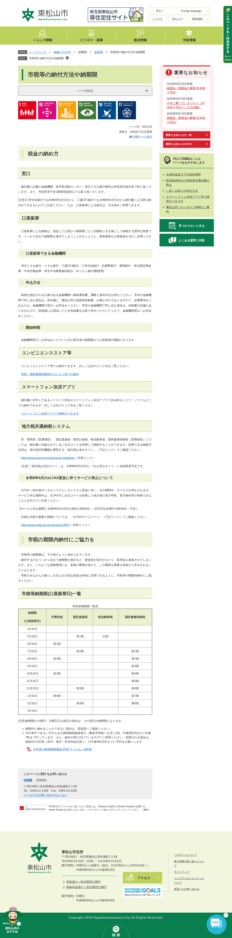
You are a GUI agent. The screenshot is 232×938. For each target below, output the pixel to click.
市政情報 (189, 40)
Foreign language (191, 10)
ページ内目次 (85, 90)
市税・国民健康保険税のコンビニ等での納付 (50, 374)
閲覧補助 (197, 18)
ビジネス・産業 (91, 40)
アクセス (143, 878)
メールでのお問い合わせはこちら (45, 795)
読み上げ (177, 18)
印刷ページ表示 (142, 136)
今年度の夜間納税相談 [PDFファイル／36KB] (62, 749)
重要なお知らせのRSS (179, 144)
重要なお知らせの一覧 (179, 135)
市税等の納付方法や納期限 (46, 58)
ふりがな (157, 18)
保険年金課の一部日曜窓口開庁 (86, 887)
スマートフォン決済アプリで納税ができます (50, 413)
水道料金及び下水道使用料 (183, 174)
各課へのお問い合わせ (186, 889)
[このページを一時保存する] (227, 34)
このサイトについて (185, 855)
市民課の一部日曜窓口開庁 (83, 881)
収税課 (98, 52)
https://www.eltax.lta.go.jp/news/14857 (45, 525)
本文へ (160, 10)
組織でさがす (62, 52)
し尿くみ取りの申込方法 (182, 190)
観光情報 (140, 40)
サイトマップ (181, 872)
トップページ (37, 52)
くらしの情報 (42, 40)
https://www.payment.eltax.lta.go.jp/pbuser (48, 457)
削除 (67, 57)
